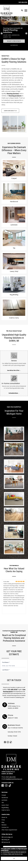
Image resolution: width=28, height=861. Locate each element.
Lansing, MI (6, 839)
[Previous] (1, 33)
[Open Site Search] (22, 10)
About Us (4, 817)
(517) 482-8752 (23, 2)
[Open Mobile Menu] (25, 10)
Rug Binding (5, 807)
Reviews (4, 825)
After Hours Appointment (9, 829)
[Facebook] (3, 785)
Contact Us (5, 827)
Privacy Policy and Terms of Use (13, 854)
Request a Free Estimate (14, 41)
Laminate (4, 800)
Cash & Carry (6, 810)
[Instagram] (6, 785)
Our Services (14, 45)
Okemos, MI (6, 842)
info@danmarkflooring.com (13, 779)
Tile (3, 802)
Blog (3, 822)
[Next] (26, 33)
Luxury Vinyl (5, 805)
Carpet (4, 795)
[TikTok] (10, 785)
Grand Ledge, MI (8, 837)
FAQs (3, 820)
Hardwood (5, 797)
